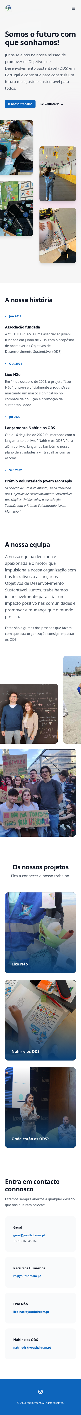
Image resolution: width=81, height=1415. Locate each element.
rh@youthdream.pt (27, 1276)
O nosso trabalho (20, 104)
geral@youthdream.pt (29, 1235)
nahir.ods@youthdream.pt (32, 1347)
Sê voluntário (51, 104)
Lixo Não (20, 964)
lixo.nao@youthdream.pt (31, 1312)
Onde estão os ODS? (30, 1138)
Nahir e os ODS (25, 1051)
